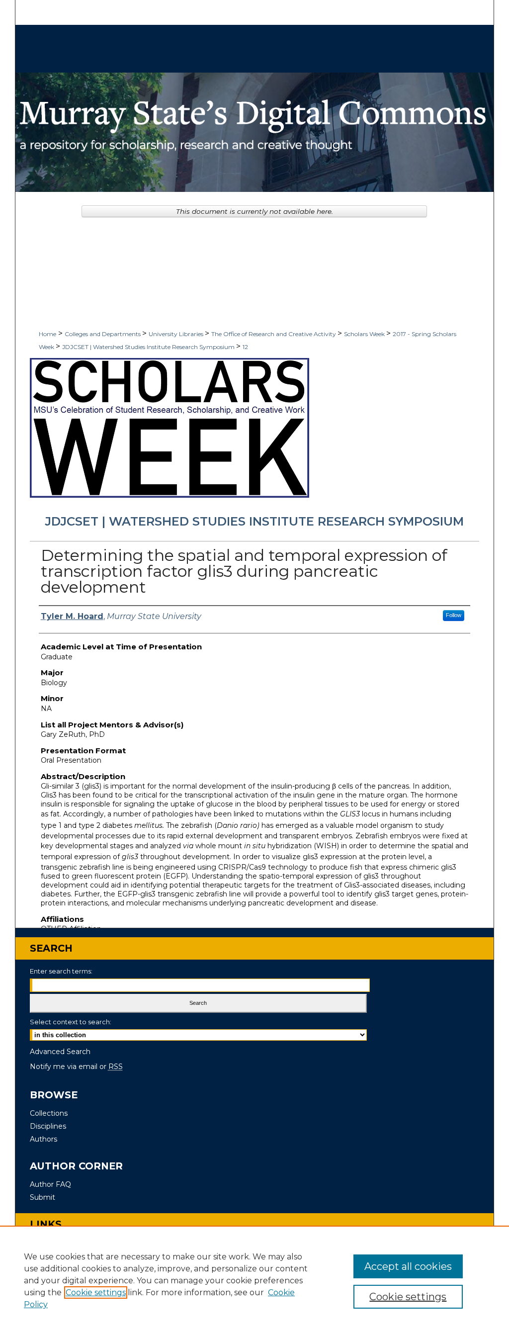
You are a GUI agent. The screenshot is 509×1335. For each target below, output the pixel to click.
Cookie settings (96, 1292)
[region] (254, 1280)
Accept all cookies (408, 1266)
